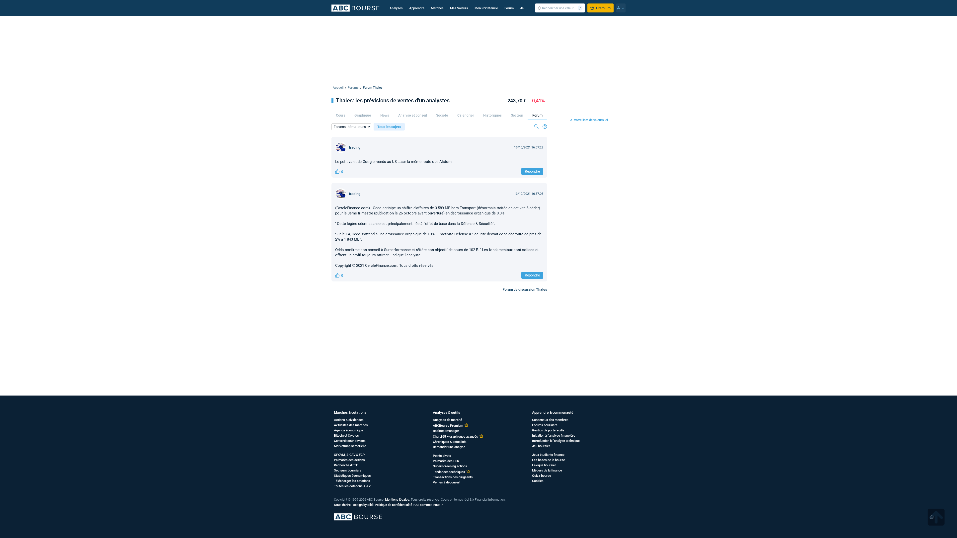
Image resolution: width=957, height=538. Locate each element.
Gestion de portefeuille (548, 430)
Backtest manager (446, 431)
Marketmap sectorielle (350, 446)
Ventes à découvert (446, 482)
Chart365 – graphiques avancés (455, 436)
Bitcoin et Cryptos (346, 435)
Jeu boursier (541, 446)
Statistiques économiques (352, 475)
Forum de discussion (525, 289)
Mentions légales (397, 499)
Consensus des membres (550, 420)
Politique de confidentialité (393, 505)
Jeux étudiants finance (548, 455)
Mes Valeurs (459, 8)
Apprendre (416, 8)
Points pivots (442, 456)
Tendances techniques (449, 472)
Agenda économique (348, 430)
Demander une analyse (449, 447)
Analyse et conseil (412, 115)
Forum (509, 8)
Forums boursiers (545, 425)
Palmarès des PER (446, 461)
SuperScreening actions (450, 466)
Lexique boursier (544, 465)
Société (442, 115)
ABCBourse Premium (448, 425)
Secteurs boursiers (347, 470)
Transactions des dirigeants (453, 477)
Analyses (396, 8)
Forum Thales (373, 87)
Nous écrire (342, 505)
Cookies (538, 481)
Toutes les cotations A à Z (352, 486)
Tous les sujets (389, 127)
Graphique (362, 115)
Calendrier (465, 115)
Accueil (338, 87)
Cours (340, 115)
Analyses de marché (447, 420)
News (384, 115)
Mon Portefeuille (486, 8)
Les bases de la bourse (548, 460)
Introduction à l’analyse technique (556, 441)
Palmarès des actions (349, 460)
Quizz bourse (541, 475)
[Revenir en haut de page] (936, 517)
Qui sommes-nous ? (428, 505)
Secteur (517, 115)
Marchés (437, 8)
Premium (603, 8)
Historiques (492, 115)
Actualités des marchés (351, 425)
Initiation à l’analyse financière (553, 435)
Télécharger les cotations (352, 481)
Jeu (522, 8)
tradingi (355, 147)
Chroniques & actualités (450, 442)
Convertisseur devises (350, 441)
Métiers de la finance (547, 470)
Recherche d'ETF (346, 465)
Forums (353, 87)
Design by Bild (363, 505)
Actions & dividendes (349, 420)
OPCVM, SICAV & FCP (349, 455)
